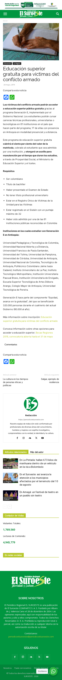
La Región (17, 63)
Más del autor (36, 452)
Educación (7, 63)
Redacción (31, 415)
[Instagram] (24, 438)
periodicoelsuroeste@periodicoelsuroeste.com (31, 636)
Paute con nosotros (22, 668)
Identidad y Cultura (8, 498)
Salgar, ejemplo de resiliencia (50, 381)
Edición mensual (41, 668)
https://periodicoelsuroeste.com (31, 420)
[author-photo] (31, 411)
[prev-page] (5, 507)
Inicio (5, 21)
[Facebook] (18, 438)
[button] (5, 14)
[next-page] (10, 507)
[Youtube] (43, 438)
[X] (37, 438)
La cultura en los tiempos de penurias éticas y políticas (15, 382)
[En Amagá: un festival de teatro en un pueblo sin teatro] (10, 495)
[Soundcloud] (31, 438)
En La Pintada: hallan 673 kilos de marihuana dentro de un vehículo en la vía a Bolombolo (38, 463)
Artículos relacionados (16, 452)
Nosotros (7, 668)
